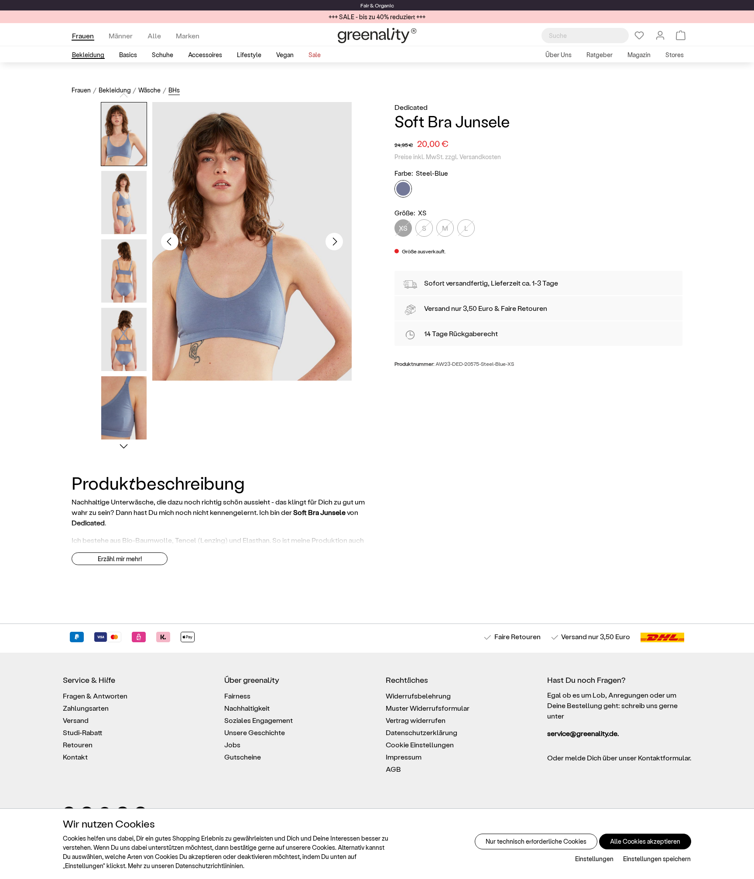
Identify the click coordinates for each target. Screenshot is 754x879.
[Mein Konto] (660, 35)
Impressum (404, 757)
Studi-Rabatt (83, 732)
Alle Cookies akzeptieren (645, 841)
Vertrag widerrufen (416, 720)
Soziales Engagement (258, 720)
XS (403, 228)
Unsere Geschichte (254, 732)
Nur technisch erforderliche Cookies (536, 841)
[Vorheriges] (169, 241)
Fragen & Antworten (95, 696)
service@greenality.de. (583, 733)
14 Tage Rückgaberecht (461, 333)
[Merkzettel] (639, 35)
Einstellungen (594, 858)
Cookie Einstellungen (420, 744)
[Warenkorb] (680, 35)
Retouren (78, 744)
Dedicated (411, 107)
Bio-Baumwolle (147, 540)
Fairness (237, 696)
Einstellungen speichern (657, 858)
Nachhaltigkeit (247, 708)
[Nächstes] (334, 241)
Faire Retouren (524, 308)
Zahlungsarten (86, 708)
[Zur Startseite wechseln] (377, 35)
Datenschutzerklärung (421, 732)
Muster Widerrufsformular (428, 708)
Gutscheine (242, 757)
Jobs (232, 744)
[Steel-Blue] (403, 189)
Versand (437, 308)
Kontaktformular (664, 757)
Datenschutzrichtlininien (209, 865)
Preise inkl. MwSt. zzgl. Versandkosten (447, 156)
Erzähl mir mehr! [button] (120, 558)
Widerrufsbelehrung (418, 696)
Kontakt (75, 757)
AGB (393, 769)
